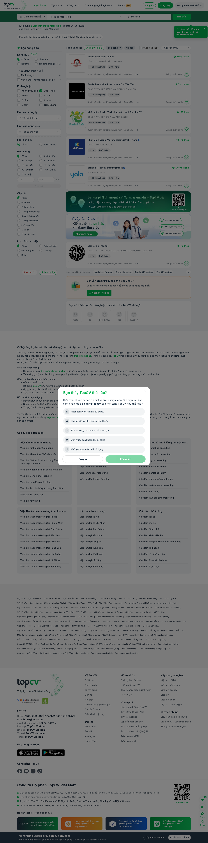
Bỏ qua (83, 459)
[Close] (145, 391)
